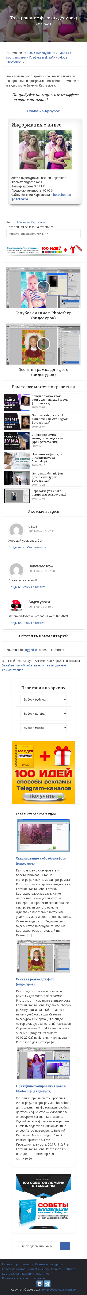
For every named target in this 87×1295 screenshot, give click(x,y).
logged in (30, 650)
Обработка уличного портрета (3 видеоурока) (49, 492)
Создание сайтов (14, 1269)
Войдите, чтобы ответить (27, 547)
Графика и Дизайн (42, 57)
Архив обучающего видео (58, 1289)
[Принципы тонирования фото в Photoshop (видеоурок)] (43, 1063)
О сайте (56, 1269)
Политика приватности (36, 1273)
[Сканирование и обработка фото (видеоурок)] (43, 835)
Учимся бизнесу (38, 1269)
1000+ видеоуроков (41, 53)
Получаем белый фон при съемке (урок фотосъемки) (47, 477)
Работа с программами (17, 1264)
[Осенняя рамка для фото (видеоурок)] (43, 956)
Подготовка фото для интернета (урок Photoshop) (47, 457)
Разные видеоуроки (49, 1264)
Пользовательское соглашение (23, 1278)
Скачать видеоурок (43, 111)
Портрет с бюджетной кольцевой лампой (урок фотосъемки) (50, 418)
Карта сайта (10, 1273)
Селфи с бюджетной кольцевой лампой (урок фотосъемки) (50, 399)
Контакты (70, 1269)
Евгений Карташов (32, 222)
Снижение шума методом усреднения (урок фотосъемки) (47, 438)
